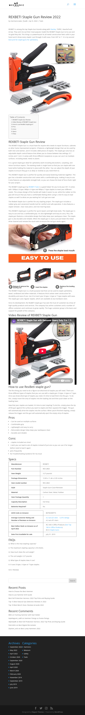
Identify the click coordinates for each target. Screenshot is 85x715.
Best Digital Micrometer (27, 625)
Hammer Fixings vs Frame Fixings (37, 618)
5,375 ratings (64, 518)
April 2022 (14, 654)
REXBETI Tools (34, 187)
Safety (26, 654)
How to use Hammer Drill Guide (20, 595)
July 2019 (13, 684)
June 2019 (13, 688)
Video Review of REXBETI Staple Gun (24, 122)
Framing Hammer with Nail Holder (27, 615)
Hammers (27, 647)
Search (72, 581)
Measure (27, 650)
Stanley (53, 29)
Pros (14, 127)
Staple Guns (54, 530)
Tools (41, 21)
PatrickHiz (12, 625)
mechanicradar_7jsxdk (19, 21)
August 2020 (14, 664)
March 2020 (14, 671)
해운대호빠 (12, 622)
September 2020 (16, 660)
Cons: (14, 129)
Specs (14, 131)
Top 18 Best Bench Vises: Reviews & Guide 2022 (26, 605)
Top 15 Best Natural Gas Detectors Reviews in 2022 (27, 602)
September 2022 (16, 647)
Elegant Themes (38, 712)
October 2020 (15, 657)
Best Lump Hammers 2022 (30, 628)
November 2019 (16, 677)
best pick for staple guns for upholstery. (23, 40)
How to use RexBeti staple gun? (23, 124)
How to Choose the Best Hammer (21, 591)
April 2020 (14, 667)
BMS (10, 615)
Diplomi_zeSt (13, 628)
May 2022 (13, 650)
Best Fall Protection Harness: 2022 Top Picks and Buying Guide (32, 598)
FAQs (14, 134)
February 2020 (15, 674)
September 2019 (16, 681)
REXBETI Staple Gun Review (22, 120)
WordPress (59, 712)
